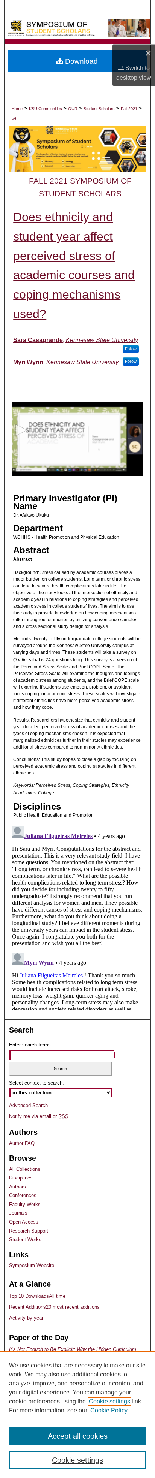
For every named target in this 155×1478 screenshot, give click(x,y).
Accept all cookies (78, 1436)
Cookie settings (109, 1401)
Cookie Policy (109, 1410)
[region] (77, 1414)
